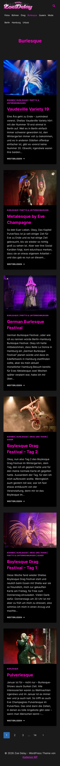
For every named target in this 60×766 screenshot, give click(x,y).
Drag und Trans (38, 437)
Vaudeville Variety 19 (28, 109)
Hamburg (16, 22)
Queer (10, 439)
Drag (23, 15)
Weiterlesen (16, 159)
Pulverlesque (20, 674)
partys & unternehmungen (34, 210)
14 (35, 735)
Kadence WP (30, 757)
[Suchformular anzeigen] (54, 5)
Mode (50, 15)
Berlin (7, 22)
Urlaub (26, 22)
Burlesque (32, 15)
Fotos (7, 15)
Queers (42, 15)
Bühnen (15, 15)
